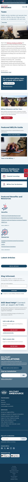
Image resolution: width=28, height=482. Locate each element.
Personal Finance (4, 72)
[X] (5, 448)
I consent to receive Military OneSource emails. (13, 293)
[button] (14, 3)
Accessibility (14, 467)
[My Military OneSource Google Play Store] (5, 455)
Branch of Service (5, 425)
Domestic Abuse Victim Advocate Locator (10, 423)
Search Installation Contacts (10, 367)
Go (24, 375)
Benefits (3, 400)
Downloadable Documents (7, 406)
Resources (3, 402)
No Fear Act (14, 477)
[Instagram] (11, 448)
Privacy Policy (14, 469)
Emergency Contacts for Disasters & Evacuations (12, 414)
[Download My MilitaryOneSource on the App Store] (15, 455)
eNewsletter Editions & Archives (8, 441)
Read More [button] (7, 117)
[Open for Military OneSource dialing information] (26, 171)
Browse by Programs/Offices (7, 412)
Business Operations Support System (9, 416)
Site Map (14, 466)
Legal (10, 72)
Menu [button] (23, 6)
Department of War (14, 472)
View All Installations (6, 379)
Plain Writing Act (14, 476)
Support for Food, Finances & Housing (10, 418)
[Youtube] (8, 448)
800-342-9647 (10, 83)
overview (4, 22)
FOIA (14, 474)
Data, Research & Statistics (7, 422)
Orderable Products (5, 404)
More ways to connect (7, 86)
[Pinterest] (14, 448)
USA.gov (14, 473)
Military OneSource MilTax (14, 42)
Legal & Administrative (14, 470)
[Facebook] (2, 448)
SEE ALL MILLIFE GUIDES (14, 134)
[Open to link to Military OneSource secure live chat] (26, 175)
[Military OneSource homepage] (6, 7)
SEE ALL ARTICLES (14, 266)
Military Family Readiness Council (8, 420)
